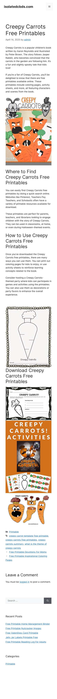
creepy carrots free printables (21, 540)
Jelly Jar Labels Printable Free (22, 637)
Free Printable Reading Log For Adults (26, 642)
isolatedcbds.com (18, 7)
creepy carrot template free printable (28, 536)
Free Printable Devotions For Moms (28, 552)
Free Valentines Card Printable (22, 633)
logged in (24, 582)
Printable (14, 531)
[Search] (47, 601)
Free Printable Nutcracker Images (23, 628)
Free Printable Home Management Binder (28, 624)
